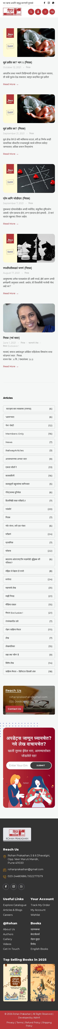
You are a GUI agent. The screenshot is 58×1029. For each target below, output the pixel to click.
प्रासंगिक (9, 542)
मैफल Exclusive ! (11, 346)
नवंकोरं (8, 509)
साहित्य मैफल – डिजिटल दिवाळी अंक (21, 671)
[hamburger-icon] (52, 12)
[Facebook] (44, 3)
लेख (7, 637)
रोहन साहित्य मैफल (13, 629)
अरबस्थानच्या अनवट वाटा (16, 458)
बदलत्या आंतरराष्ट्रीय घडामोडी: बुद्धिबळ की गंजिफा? (23, 561)
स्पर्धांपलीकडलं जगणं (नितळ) (17, 268)
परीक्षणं (8, 534)
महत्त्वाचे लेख (33, 342)
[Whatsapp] (53, 3)
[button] (7, 983)
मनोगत (8, 579)
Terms (19, 1022)
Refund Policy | (33, 1022)
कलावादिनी (10, 475)
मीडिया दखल (11, 604)
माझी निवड (10, 596)
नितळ (28, 67)
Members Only (15, 433)
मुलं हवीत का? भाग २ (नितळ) (17, 62)
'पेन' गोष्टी (10, 425)
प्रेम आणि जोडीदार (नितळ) (16, 198)
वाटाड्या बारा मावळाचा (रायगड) (18, 408)
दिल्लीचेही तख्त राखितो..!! (16, 500)
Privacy (10, 1022)
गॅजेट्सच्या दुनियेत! (13, 492)
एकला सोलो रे (11, 467)
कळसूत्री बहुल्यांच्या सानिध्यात (17, 483)
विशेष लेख (10, 663)
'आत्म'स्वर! (10, 417)
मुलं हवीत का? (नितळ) (14, 128)
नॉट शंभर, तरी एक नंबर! (15, 525)
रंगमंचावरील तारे (12, 621)
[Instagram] (49, 3)
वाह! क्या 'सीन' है (12, 654)
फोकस (8, 550)
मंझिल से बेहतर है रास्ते (15, 571)
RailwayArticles (15, 450)
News (9, 442)
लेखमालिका (10, 646)
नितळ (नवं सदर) (11, 338)
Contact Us (14, 709)
